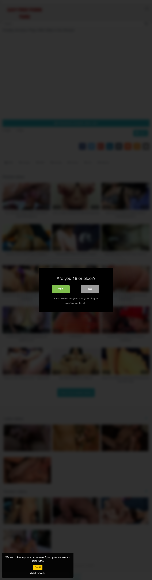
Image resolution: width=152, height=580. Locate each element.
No (90, 289)
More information (38, 573)
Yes (60, 289)
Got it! (38, 567)
